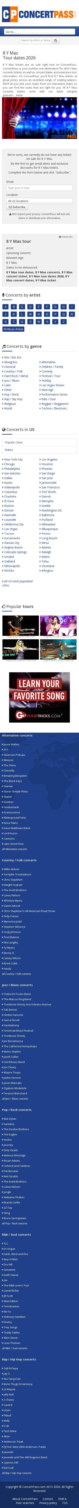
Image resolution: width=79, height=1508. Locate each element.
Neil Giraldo (10, 1176)
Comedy (46, 371)
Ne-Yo (7, 1311)
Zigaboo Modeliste (15, 1088)
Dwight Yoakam (12, 885)
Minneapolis (11, 566)
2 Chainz (8, 1400)
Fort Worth (48, 492)
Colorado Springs (15, 552)
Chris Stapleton (12, 879)
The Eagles (10, 1134)
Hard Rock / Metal (15, 376)
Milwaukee (48, 524)
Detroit (46, 496)
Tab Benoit (10, 1009)
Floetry (7, 1322)
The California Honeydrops (20, 1046)
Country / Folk (13, 371)
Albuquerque (49, 529)
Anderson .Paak (13, 1441)
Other (7, 390)
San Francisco (50, 487)
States (9, 450)
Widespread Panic (14, 817)
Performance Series (54, 394)
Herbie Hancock (13, 1015)
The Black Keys (12, 781)
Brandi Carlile (11, 1202)
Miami (45, 557)
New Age (47, 390)
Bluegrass (10, 362)
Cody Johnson (12, 932)
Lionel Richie (11, 1290)
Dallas (7, 478)
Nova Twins (10, 823)
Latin (7, 385)
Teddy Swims (11, 1332)
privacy (36, 214)
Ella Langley (10, 942)
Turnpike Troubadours (17, 874)
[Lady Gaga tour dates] (20, 649)
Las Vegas (10, 529)
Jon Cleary (9, 1067)
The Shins (9, 765)
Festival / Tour (50, 376)
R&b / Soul (48, 399)
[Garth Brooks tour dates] (58, 649)
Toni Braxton (11, 1306)
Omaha (8, 557)
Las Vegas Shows (52, 385)
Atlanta (46, 547)
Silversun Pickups (14, 755)
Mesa (45, 543)
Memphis (47, 501)
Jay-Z (6, 1373)
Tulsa (45, 561)
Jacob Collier (11, 1057)
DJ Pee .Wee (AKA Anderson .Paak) (24, 1447)
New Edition (10, 1301)
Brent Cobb (10, 963)
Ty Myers (9, 947)
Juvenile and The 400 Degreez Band (25, 1457)
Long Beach (49, 538)
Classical (9, 367)
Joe (5, 1280)
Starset (8, 786)
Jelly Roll (8, 1394)
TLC (5, 1243)
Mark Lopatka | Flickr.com (62, 660)
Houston (47, 464)
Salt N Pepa (10, 1368)
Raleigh (46, 552)
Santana (8, 1124)
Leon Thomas (11, 1343)
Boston (8, 506)
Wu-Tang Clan (12, 1379)
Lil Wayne (9, 1389)
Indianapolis (11, 487)
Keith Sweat (10, 1275)
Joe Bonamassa (13, 1041)
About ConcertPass (25, 1499)
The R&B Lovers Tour (16, 1285)
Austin (7, 482)
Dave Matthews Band (16, 828)
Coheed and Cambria (16, 1166)
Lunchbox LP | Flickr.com (62, 636)
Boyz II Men (10, 1259)
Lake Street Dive (13, 844)
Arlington (47, 570)
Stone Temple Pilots (15, 791)
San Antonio (11, 473)
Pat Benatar (10, 1171)
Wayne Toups (12, 1072)
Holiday (46, 380)
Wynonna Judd (12, 921)
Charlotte (9, 496)
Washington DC (51, 510)
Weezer (8, 760)
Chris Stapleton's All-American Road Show (29, 911)
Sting (6, 1213)
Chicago (9, 464)
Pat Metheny (11, 1025)
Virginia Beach (13, 547)
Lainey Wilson (12, 958)
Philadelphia (11, 469)
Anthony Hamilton (14, 1317)
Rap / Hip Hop (12, 399)
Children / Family (52, 367)
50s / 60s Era (12, 357)
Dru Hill (7, 1264)
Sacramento (11, 538)
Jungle (7, 1192)
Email (9, 182)
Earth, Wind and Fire (15, 1254)
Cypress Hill (10, 1462)
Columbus (10, 492)
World (7, 408)
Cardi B (7, 1405)
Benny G (8, 953)
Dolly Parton (11, 916)
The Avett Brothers (15, 890)
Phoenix (46, 469)
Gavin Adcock (11, 906)
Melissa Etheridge (14, 1155)
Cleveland (47, 566)
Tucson (8, 533)
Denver (8, 510)
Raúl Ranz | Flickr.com (24, 636)
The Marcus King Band (17, 999)
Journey (8, 1145)
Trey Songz (10, 1327)
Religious (9, 404)
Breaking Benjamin (15, 776)
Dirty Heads (10, 1150)
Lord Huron (10, 833)
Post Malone (11, 937)
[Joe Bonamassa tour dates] (20, 625)
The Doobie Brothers (16, 1129)
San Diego (48, 473)
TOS (65, 1503)
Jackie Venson (12, 1077)
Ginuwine (9, 1269)
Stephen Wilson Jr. (14, 927)
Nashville (9, 515)
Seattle (46, 506)
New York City (13, 459)
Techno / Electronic (54, 408)
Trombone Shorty (14, 1036)
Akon (6, 1436)
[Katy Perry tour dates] (58, 625)
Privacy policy (48, 1503)
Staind (7, 796)
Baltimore (47, 515)
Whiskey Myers (12, 900)
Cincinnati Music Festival (18, 1030)
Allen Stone (10, 1338)
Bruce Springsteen (14, 1218)
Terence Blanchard (15, 1093)
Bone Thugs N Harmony (18, 1384)
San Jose (47, 478)
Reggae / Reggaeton (54, 404)
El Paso (8, 501)
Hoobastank (11, 807)
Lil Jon (7, 1410)
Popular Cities (14, 442)
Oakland (9, 561)
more (19, 95)
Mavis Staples (12, 1051)
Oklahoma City (13, 524)
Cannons (9, 838)
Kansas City (11, 543)
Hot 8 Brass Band (14, 1062)
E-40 (6, 1426)
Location (12, 195)
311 (5, 749)
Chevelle (8, 770)
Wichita (8, 570)
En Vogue (9, 1249)
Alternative (48, 362)
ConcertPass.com (33, 1487)
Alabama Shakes (14, 1197)
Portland (47, 520)
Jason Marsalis (12, 1083)
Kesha (7, 1139)
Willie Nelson (11, 869)
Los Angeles (49, 459)
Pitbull (7, 1415)
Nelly (6, 1420)
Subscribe (18, 207)
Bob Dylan (9, 1119)
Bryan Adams (11, 1160)
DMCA (62, 1499)
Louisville (9, 520)
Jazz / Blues (11, 380)
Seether (8, 802)
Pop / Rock (11, 394)
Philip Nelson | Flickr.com (25, 660)
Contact (48, 1499)
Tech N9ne (10, 1431)
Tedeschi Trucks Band (17, 994)
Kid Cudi (8, 1468)
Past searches (25, 1503)
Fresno (46, 533)
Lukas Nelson (11, 895)
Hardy (7, 968)
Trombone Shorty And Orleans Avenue (27, 1004)
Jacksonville (49, 482)
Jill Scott (8, 1296)
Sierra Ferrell (11, 1020)
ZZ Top (7, 1207)
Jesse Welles (11, 744)
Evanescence (11, 812)
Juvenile (8, 1452)
